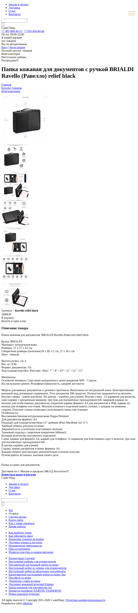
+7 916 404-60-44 (34, 31)
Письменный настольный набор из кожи (34, 564)
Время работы (17, 526)
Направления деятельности (25, 545)
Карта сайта (16, 520)
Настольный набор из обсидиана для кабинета (37, 571)
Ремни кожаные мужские (24, 594)
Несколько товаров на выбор (26, 539)
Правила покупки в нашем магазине (31, 552)
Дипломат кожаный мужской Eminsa (31, 584)
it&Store (28, 603)
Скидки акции (17, 516)
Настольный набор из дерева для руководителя (37, 568)
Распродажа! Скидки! (22, 558)
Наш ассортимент (19, 548)
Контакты (15, 14)
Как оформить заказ (21, 535)
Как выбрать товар (20, 532)
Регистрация (17, 47)
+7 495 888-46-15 (11, 31)
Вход (4, 47)
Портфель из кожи (20, 577)
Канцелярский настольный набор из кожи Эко (37, 574)
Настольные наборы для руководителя (32, 561)
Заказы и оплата (18, 4)
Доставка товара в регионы (25, 542)
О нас (12, 10)
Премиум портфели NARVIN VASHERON (35, 590)
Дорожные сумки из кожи (24, 581)
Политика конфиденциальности (85, 600)
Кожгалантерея (10, 91)
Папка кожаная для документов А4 (30, 587)
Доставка (14, 7)
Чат (11, 510)
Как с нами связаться (21, 523)
